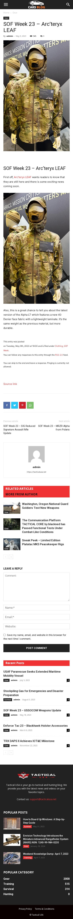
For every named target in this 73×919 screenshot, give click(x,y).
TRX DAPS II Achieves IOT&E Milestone (28, 741)
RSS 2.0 (59, 355)
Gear (15, 12)
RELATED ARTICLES (19, 489)
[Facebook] (6, 405)
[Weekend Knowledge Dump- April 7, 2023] (11, 858)
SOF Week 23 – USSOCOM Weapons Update (32, 710)
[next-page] (11, 557)
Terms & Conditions (44, 908)
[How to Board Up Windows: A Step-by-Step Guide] (11, 824)
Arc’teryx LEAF (22, 177)
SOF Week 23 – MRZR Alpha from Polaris (54, 427)
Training (28, 857)
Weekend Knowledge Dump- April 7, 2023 (45, 854)
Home (6, 12)
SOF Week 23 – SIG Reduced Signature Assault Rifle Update (19, 429)
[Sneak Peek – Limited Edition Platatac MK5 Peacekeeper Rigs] (11, 544)
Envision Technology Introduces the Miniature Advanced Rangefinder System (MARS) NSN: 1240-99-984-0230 (45, 839)
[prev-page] (5, 557)
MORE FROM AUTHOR (21, 494)
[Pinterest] (22, 405)
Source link (10, 384)
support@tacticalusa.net (43, 799)
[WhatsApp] (30, 405)
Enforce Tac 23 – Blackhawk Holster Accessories (35, 725)
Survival (7, 699)
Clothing (59, 346)
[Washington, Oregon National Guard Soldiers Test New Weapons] (11, 508)
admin (9, 36)
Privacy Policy (25, 908)
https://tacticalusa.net (36, 472)
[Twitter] (14, 405)
